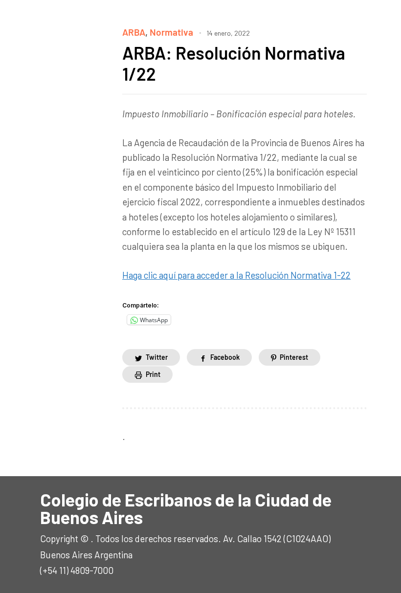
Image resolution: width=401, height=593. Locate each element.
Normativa (171, 32)
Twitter (157, 357)
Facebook (225, 357)
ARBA (133, 32)
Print (153, 374)
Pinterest (294, 357)
